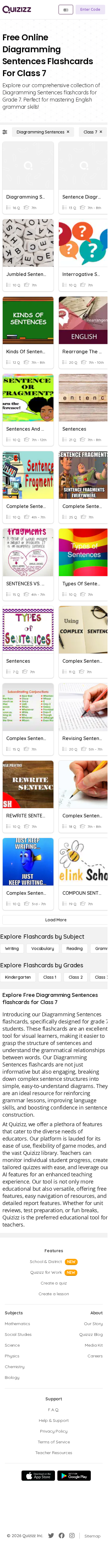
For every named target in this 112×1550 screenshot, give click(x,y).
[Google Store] (74, 1476)
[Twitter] (51, 1535)
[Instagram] (72, 1535)
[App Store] (38, 1476)
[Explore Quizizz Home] (16, 9)
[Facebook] (62, 1535)
